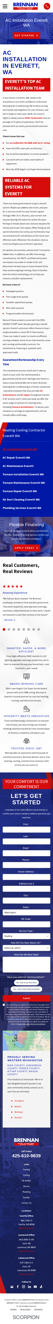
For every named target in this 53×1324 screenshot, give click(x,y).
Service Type (26, 931)
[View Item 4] (19, 629)
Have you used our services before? (26, 977)
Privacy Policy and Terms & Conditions (31, 1024)
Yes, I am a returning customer (26, 989)
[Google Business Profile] (11, 1286)
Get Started (24, 35)
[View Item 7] (33, 629)
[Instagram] (23, 1286)
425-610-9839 (26, 1155)
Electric (26, 1186)
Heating (26, 1169)
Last (26, 836)
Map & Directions (26, 1228)
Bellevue (19, 1112)
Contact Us (26, 1203)
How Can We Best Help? (26, 954)
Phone (26, 859)
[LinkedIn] (29, 1286)
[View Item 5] (23, 629)
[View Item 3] (14, 629)
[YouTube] (35, 1286)
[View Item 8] (38, 629)
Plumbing (26, 1191)
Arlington (19, 1100)
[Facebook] (17, 1286)
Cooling (26, 1175)
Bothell (18, 1117)
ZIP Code (26, 919)
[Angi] (41, 1286)
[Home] (25, 6)
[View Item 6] (28, 629)
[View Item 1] (4, 629)
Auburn (18, 1106)
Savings (26, 1197)
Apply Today (24, 548)
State (26, 907)
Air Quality (26, 1180)
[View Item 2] (9, 629)
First (26, 824)
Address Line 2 (26, 883)
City (27, 895)
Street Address (26, 871)
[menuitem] (26, 449)
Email (26, 848)
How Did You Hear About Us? (26, 942)
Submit (26, 998)
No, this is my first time (26, 982)
